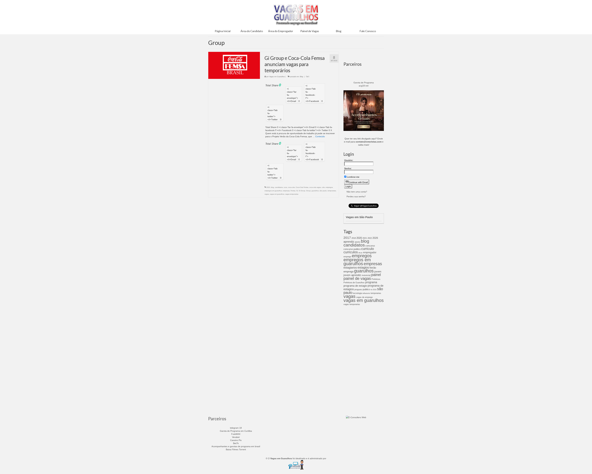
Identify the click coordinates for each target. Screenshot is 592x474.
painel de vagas (357, 278)
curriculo (367, 249)
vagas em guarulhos (277, 194)
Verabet (236, 437)
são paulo (323, 191)
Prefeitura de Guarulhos (354, 282)
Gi (297, 191)
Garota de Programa (364, 82)
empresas (286, 191)
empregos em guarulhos (273, 191)
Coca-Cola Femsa (302, 187)
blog (272, 187)
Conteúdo (320, 136)
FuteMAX (235, 434)
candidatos (279, 187)
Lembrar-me (353, 177)
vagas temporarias (291, 194)
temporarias (332, 191)
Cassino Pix (236, 440)
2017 (347, 237)
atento (357, 242)
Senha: (348, 168)
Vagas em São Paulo (359, 217)
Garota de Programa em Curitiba (236, 431)
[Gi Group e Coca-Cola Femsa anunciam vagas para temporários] (234, 65)
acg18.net (363, 85)
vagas (267, 194)
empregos (329, 187)
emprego (347, 256)
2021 (365, 238)
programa (371, 282)
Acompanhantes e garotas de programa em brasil (236, 446)
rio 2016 (373, 289)
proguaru (358, 289)
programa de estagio (355, 285)
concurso (370, 245)
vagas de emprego (364, 297)
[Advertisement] (363, 357)
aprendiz (348, 241)
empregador (369, 252)
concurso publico (352, 249)
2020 (268, 187)
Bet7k (236, 443)
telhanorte (366, 293)
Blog (301, 76)
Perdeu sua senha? (356, 196)
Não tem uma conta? (357, 191)
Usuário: (348, 160)
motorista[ (366, 275)
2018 (354, 238)
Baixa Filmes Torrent (236, 449)
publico (366, 289)
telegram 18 (236, 428)
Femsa (293, 191)
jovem (377, 271)
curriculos (350, 252)
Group (308, 191)
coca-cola (291, 187)
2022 (370, 238)
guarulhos (315, 191)
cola (323, 187)
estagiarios (350, 267)
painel (376, 275)
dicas (360, 253)
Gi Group (302, 191)
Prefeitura (376, 279)
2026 (375, 238)
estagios (363, 267)
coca (285, 187)
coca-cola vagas (315, 187)
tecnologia (357, 293)
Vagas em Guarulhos (277, 76)
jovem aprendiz (352, 275)
